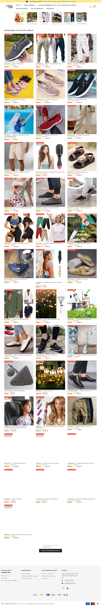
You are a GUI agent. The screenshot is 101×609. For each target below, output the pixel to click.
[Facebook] (63, 588)
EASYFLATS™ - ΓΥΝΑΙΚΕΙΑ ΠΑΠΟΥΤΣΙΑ (15, 463)
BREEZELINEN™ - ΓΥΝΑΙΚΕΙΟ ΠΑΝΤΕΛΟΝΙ (78, 135)
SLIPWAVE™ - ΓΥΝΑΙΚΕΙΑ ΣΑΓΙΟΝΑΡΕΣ (14, 99)
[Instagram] (67, 588)
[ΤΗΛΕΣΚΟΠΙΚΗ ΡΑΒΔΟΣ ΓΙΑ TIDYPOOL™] (50, 483)
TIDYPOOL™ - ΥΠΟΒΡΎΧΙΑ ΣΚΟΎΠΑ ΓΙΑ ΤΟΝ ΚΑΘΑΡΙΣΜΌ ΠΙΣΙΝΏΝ (16, 135)
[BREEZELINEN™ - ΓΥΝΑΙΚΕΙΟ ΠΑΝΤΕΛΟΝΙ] (82, 119)
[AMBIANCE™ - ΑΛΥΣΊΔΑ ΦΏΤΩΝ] (50, 375)
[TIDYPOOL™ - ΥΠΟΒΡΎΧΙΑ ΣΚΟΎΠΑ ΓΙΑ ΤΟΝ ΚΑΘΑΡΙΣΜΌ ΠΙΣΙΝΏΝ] (19, 119)
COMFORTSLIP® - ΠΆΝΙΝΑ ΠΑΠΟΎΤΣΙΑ (46, 355)
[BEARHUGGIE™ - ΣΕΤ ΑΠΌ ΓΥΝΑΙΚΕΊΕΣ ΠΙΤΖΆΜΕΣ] (19, 192)
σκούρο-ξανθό (48, 279)
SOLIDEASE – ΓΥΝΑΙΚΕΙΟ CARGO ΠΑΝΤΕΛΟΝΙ (48, 243)
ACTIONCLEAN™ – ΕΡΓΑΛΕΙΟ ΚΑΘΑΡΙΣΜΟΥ (16, 279)
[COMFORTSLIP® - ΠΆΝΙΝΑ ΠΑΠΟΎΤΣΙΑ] (50, 339)
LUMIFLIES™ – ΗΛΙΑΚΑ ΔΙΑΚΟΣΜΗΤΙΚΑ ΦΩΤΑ (48, 319)
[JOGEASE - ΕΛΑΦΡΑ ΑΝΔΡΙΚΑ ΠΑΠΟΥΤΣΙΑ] (50, 192)
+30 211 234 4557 (58, 1)
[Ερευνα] (90, 6)
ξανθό (45, 279)
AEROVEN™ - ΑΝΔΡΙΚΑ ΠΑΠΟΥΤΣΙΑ (14, 63)
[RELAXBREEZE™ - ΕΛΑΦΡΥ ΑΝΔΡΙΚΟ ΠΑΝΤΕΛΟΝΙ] (50, 48)
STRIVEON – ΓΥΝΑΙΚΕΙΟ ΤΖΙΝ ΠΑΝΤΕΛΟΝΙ (47, 463)
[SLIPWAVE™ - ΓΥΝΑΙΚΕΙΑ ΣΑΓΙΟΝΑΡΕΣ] (19, 83)
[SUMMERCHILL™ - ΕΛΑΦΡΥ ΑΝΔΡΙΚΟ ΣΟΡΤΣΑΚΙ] (19, 156)
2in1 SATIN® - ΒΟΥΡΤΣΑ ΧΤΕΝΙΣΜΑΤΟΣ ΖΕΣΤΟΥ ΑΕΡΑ (50, 172)
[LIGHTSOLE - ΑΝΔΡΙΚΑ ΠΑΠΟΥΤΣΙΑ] (82, 83)
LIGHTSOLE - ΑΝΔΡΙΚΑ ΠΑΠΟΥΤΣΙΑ (77, 99)
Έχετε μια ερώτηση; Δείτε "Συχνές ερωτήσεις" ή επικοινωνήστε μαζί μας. (70, 575)
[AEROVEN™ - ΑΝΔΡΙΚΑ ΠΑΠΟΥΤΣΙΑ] (19, 48)
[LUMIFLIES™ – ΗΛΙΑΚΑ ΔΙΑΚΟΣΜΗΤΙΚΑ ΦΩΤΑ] (50, 303)
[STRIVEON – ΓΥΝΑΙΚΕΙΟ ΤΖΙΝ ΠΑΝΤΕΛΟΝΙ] (50, 447)
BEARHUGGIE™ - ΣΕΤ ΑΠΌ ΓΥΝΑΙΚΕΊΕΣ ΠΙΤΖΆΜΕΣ (18, 207)
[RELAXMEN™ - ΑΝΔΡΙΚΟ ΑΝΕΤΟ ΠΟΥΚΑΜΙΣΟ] (19, 303)
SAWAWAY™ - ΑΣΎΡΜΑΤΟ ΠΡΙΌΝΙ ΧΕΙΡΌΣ (78, 243)
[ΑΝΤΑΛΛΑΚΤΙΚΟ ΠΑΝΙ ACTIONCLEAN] (19, 375)
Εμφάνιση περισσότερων (50, 550)
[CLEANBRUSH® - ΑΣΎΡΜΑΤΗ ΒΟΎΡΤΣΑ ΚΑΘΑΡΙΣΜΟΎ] (82, 339)
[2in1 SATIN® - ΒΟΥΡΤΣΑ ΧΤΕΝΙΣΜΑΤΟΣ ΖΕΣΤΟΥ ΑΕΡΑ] (50, 156)
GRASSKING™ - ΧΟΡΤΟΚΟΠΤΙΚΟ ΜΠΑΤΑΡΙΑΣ (79, 319)
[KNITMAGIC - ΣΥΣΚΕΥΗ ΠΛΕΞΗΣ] (19, 483)
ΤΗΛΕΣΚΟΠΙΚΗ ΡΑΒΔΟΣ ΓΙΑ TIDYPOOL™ (47, 499)
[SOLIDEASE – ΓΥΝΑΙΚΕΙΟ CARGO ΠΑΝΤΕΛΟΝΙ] (50, 227)
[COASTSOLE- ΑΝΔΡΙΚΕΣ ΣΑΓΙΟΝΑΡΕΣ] (82, 263)
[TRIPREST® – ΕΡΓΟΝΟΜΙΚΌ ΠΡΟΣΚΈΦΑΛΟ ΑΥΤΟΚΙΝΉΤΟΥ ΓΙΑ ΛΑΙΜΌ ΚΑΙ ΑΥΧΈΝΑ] (19, 410)
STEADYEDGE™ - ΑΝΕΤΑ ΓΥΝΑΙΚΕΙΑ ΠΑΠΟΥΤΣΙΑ (17, 355)
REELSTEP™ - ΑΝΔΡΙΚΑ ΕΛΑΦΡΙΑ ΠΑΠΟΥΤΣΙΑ (79, 207)
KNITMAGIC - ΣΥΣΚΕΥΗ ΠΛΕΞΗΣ (13, 499)
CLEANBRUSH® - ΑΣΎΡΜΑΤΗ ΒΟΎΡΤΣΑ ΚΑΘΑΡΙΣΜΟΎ (81, 355)
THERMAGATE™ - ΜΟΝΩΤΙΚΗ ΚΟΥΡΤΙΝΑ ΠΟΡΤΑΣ (80, 463)
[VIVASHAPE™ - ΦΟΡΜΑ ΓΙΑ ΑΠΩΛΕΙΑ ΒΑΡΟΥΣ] (19, 227)
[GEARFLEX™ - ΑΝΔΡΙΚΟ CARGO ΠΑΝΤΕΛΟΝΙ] (82, 410)
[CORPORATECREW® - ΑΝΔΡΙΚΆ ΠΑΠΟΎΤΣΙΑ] (82, 375)
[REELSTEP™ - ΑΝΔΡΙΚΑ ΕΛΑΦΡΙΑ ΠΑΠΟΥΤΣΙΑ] (82, 192)
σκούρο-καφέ (53, 279)
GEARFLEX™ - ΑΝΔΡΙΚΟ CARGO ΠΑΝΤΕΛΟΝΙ (79, 426)
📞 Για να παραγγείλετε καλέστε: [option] (50, 1)
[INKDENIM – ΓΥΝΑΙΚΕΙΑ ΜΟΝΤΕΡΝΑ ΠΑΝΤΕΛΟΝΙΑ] (19, 519)
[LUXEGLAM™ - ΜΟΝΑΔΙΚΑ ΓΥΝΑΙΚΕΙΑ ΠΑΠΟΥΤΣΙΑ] (82, 483)
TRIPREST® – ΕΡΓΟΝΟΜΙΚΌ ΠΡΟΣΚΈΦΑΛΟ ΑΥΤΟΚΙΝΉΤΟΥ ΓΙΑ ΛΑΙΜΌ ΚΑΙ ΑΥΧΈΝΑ (15, 427)
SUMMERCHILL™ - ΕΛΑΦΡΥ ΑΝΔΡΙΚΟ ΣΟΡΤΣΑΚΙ (17, 172)
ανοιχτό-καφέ (50, 279)
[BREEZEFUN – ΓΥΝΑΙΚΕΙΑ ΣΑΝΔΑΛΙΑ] (82, 156)
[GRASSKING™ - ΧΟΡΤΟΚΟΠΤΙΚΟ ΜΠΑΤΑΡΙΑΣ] (82, 303)
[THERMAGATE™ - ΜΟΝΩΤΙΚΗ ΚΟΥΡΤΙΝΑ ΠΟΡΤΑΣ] (82, 447)
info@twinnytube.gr (70, 583)
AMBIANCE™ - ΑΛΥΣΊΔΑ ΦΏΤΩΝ (44, 390)
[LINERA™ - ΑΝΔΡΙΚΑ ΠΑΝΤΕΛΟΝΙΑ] (82, 48)
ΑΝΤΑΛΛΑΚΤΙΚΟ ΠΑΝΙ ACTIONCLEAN (14, 390)
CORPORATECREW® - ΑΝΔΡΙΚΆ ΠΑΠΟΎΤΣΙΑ (79, 390)
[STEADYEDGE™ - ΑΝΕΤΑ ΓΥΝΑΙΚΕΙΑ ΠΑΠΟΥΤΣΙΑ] (19, 339)
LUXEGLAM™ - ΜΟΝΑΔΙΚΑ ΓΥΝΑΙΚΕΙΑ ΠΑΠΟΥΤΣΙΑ (81, 499)
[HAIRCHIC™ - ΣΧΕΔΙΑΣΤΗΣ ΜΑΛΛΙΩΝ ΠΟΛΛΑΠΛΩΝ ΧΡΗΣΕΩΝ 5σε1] (50, 410)
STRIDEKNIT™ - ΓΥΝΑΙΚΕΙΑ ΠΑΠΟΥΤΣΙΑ (46, 135)
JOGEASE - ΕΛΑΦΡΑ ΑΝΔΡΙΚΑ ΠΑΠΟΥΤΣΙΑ (47, 207)
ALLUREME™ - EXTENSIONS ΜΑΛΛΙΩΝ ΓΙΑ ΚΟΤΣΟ (49, 283)
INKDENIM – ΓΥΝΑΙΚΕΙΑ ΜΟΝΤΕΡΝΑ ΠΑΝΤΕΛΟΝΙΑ (17, 534)
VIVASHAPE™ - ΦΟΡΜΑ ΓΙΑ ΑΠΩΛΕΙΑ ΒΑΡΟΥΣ (16, 243)
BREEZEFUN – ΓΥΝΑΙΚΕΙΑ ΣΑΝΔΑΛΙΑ (77, 172)
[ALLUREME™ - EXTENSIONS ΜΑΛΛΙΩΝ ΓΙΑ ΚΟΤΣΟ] (50, 263)
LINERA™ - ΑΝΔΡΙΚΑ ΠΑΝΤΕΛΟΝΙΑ (76, 63)
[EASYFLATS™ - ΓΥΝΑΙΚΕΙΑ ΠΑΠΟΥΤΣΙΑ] (19, 447)
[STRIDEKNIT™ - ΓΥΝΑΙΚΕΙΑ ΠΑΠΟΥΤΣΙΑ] (50, 119)
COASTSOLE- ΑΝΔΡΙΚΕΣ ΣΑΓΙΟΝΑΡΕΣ (77, 279)
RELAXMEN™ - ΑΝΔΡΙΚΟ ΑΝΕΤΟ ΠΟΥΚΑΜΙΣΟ (16, 319)
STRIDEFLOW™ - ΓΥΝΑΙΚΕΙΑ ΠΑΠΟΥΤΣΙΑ (47, 99)
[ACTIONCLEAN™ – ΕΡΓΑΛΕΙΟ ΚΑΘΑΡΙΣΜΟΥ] (19, 263)
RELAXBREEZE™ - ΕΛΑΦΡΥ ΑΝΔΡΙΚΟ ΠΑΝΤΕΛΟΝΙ (49, 63)
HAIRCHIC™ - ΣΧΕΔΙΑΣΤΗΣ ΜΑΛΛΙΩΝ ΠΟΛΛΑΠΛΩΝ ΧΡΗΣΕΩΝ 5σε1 (50, 427)
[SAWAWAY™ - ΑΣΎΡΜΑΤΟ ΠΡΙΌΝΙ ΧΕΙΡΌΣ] (82, 227)
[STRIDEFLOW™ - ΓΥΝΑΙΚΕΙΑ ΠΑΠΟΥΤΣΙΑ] (50, 83)
